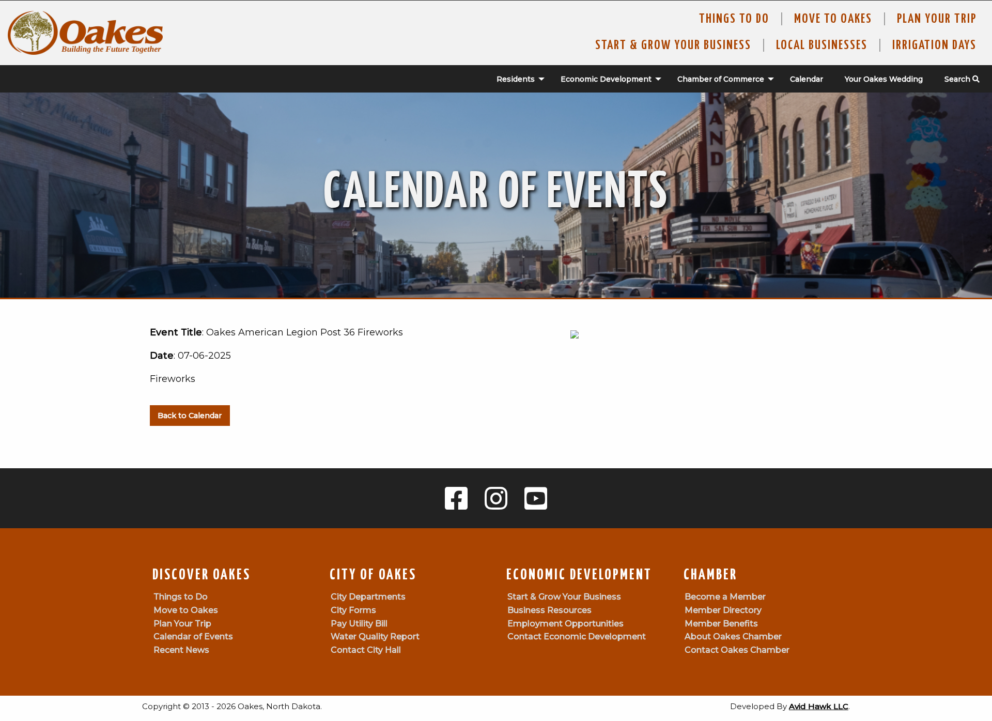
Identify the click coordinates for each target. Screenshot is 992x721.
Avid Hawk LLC (818, 706)
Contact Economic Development (576, 636)
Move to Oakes (185, 610)
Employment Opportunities (565, 623)
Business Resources (549, 610)
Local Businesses (821, 45)
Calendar (806, 79)
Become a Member (725, 597)
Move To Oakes (833, 19)
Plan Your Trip (937, 19)
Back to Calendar (190, 415)
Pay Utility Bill (359, 623)
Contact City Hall (366, 650)
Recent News (181, 650)
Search (958, 79)
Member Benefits (721, 623)
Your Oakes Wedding (884, 79)
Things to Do (734, 19)
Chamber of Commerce (720, 79)
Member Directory (723, 610)
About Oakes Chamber (733, 636)
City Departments (368, 597)
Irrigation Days (934, 45)
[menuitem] (515, 79)
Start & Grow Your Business (673, 45)
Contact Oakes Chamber (737, 650)
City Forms (353, 610)
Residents (516, 79)
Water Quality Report (375, 636)
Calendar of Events (193, 636)
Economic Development (606, 79)
